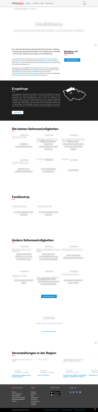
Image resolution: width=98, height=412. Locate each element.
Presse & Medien (16, 395)
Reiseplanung (49, 3)
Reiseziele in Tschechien (21, 8)
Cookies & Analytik (66, 410)
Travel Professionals (17, 393)
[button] (84, 3)
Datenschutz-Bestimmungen (51, 410)
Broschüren (34, 399)
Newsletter (34, 403)
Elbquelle (17, 75)
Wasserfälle (34, 75)
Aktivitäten (36, 3)
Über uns (14, 392)
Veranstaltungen (35, 401)
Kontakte (14, 401)
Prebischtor (18, 60)
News (42, 3)
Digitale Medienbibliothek (18, 399)
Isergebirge (24, 71)
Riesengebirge (34, 73)
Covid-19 (33, 404)
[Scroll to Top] (95, 409)
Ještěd (31, 70)
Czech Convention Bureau (18, 397)
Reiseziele (28, 3)
